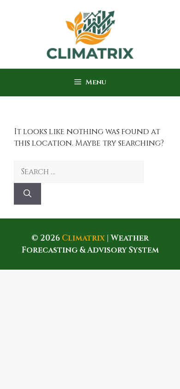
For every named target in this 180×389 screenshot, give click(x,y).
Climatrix (83, 238)
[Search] (27, 194)
